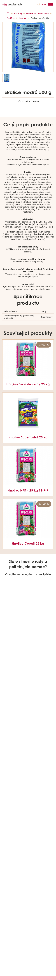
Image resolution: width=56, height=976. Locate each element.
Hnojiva (22, 18)
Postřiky (11, 18)
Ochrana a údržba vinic (37, 13)
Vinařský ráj (8, 13)
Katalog (18, 13)
